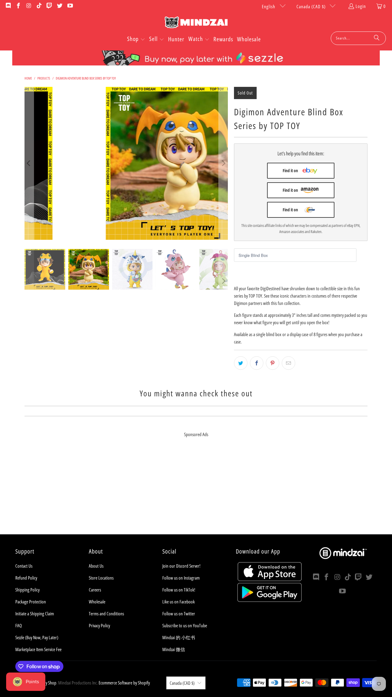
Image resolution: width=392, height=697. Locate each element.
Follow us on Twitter (178, 613)
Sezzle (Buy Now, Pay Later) (36, 637)
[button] (136, 39)
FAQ (18, 625)
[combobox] (358, 38)
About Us (96, 566)
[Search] (377, 38)
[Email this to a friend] (288, 363)
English (269, 6)
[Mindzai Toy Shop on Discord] (8, 6)
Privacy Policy (99, 625)
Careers (95, 590)
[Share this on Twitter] (240, 363)
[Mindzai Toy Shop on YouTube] (69, 6)
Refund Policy (26, 578)
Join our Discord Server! (181, 566)
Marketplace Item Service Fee (38, 649)
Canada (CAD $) (311, 6)
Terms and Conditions (106, 613)
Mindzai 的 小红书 (178, 637)
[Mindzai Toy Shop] (196, 23)
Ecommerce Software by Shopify (124, 683)
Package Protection (30, 602)
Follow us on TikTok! (178, 590)
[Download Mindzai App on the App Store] (270, 579)
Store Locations (101, 578)
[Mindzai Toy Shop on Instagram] (28, 6)
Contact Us (23, 566)
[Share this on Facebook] (256, 363)
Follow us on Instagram (181, 578)
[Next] (223, 163)
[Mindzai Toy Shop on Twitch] (49, 6)
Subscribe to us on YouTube (184, 625)
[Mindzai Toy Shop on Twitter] (59, 6)
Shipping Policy (27, 590)
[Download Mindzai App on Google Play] (269, 600)
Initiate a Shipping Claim (34, 613)
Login (361, 6)
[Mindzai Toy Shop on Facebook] (18, 6)
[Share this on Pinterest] (272, 363)
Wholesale (97, 602)
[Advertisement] (196, 491)
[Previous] (29, 163)
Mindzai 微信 (173, 649)
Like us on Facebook (178, 602)
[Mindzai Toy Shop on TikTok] (39, 6)
